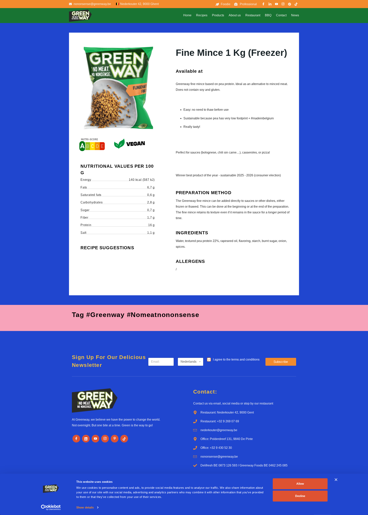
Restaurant (252, 15)
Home (187, 15)
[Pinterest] (289, 4)
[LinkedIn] (270, 4)
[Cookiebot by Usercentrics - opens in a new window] (51, 507)
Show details (85, 507)
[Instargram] (283, 4)
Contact (281, 15)
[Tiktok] (124, 438)
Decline (300, 496)
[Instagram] (105, 438)
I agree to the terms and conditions (236, 359)
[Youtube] (276, 4)
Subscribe (281, 362)
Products (218, 15)
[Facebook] (263, 4)
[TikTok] (296, 4)
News (295, 15)
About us (235, 15)
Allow (300, 483)
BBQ (268, 15)
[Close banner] (336, 479)
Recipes (201, 15)
